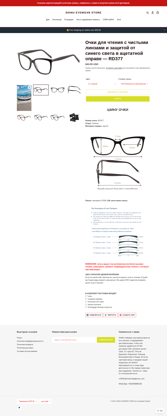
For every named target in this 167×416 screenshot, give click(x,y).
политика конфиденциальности (30, 341)
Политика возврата (25, 344)
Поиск (19, 338)
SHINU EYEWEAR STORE (84, 12)
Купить (117, 99)
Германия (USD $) (26, 401)
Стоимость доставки (114, 68)
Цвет (88, 79)
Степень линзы (124, 79)
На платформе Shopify (142, 401)
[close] (164, 30)
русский (44, 401)
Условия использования (27, 351)
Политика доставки (25, 348)
